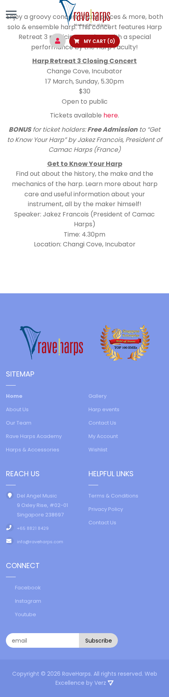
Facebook (28, 587)
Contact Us (102, 423)
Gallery (97, 396)
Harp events (103, 409)
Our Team (18, 423)
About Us (17, 409)
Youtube (25, 614)
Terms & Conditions (113, 495)
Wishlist (97, 449)
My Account (103, 436)
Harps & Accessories (32, 449)
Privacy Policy (105, 509)
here (110, 115)
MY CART (99, 41)
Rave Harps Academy (34, 436)
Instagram (28, 601)
